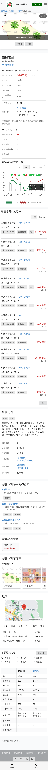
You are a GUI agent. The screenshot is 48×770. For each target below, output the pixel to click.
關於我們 (18, 753)
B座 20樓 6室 (24, 260)
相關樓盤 (21, 458)
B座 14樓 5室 (24, 333)
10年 (33, 167)
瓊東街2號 (9, 64)
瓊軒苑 (39, 662)
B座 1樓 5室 (24, 278)
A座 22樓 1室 (24, 383)
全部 (40, 167)
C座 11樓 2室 (24, 297)
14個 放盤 (21, 108)
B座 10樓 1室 (24, 223)
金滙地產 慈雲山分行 (11, 520)
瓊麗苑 (23, 662)
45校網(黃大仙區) (25, 460)
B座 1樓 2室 (24, 349)
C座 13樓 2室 (24, 241)
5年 (26, 167)
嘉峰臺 (39, 658)
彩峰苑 (7, 662)
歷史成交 (42, 217)
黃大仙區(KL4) (23, 468)
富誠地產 (6, 489)
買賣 (34, 217)
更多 (43, 403)
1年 (19, 167)
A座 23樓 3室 (24, 368)
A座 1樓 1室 (24, 315)
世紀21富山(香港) (10, 503)
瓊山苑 (23, 658)
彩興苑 (7, 658)
